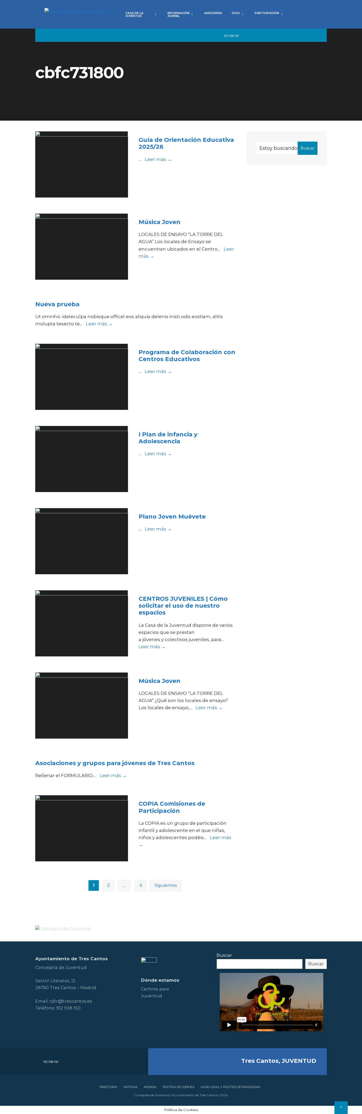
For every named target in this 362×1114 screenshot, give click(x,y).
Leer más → (158, 159)
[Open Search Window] (314, 35)
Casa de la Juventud (134, 14)
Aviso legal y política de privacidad (230, 1087)
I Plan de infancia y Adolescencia (168, 438)
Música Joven (159, 222)
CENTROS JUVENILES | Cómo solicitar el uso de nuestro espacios (183, 605)
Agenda (150, 1087)
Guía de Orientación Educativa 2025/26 (186, 143)
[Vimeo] (295, 35)
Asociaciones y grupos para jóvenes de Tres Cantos (115, 763)
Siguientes (165, 885)
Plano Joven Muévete (172, 516)
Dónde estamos (160, 980)
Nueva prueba (57, 304)
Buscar (308, 148)
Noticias (130, 1087)
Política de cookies (178, 1087)
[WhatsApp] (304, 35)
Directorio (108, 1087)
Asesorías (213, 13)
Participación (267, 13)
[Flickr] (276, 35)
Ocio (236, 13)
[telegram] (246, 35)
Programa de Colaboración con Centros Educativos (187, 356)
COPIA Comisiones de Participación (172, 807)
